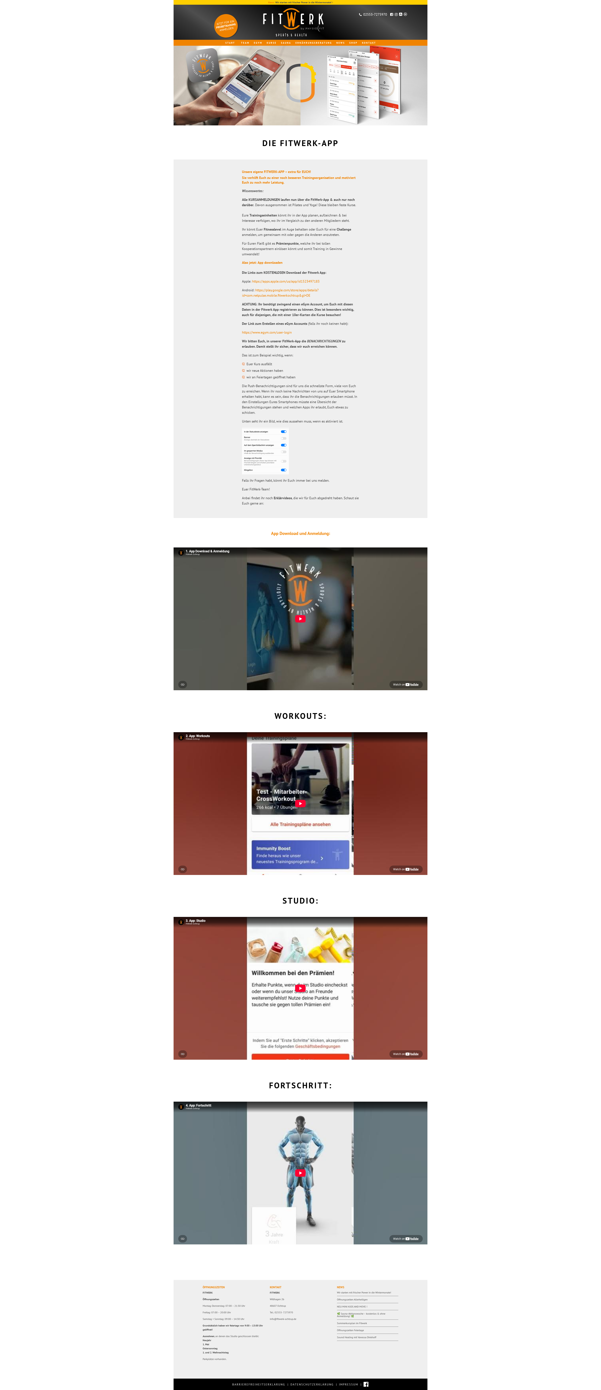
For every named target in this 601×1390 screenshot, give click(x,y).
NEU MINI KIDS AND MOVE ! (352, 1306)
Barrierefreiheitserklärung (258, 1384)
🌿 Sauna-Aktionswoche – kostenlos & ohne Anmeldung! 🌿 (361, 1315)
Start (230, 42)
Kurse (272, 42)
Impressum (348, 1384)
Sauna (286, 42)
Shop (353, 42)
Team (245, 42)
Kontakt (369, 42)
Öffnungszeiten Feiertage (350, 1330)
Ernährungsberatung (313, 42)
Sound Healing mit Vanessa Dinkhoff (356, 1337)
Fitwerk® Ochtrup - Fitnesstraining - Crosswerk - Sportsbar (300, 22)
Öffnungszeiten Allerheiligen (352, 1299)
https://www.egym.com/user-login (267, 332)
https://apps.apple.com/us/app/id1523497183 (286, 281)
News (340, 42)
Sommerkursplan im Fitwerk (352, 1323)
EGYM (258, 42)
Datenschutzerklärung (312, 1384)
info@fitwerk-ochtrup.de (283, 1318)
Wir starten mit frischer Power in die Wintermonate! (303, 2)
